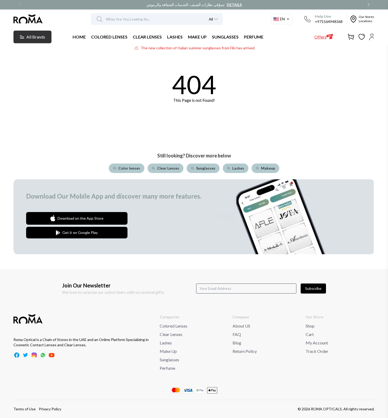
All (211, 19)
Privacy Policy (50, 409)
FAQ (237, 334)
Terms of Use (24, 409)
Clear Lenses (171, 334)
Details (234, 4)
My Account (317, 342)
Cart (310, 334)
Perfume (167, 368)
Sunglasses (169, 359)
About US (241, 325)
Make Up (168, 351)
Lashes (166, 342)
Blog (237, 342)
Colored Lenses (173, 325)
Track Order (317, 351)
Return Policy (245, 351)
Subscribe (313, 288)
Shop (310, 325)
